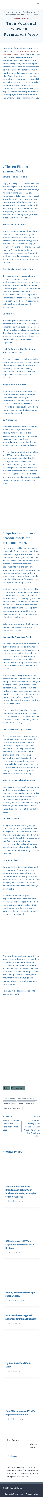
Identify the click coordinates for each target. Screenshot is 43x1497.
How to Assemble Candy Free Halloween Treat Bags (11, 1123)
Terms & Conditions (14, 1494)
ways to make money (12, 1108)
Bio (7, 1088)
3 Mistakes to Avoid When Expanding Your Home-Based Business (20, 1245)
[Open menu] (38, 3)
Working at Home (21, 19)
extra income (9, 1099)
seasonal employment (27, 1099)
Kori (22, 40)
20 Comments (18, 1300)
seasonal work (10, 1103)
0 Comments (18, 1201)
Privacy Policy (31, 1494)
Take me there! (33, 1446)
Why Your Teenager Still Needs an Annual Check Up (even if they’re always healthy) (32, 1126)
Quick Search (13, 1440)
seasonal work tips (26, 1103)
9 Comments (18, 1419)
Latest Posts (18, 1088)
